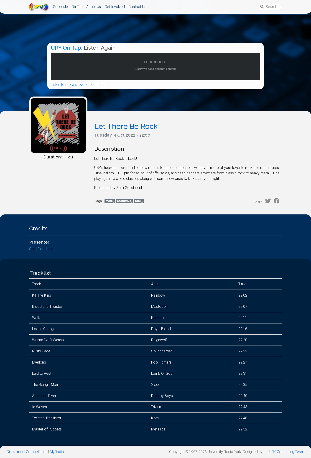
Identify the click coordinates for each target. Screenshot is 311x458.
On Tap (77, 7)
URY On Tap (66, 47)
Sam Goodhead (42, 249)
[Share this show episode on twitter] (268, 201)
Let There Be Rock (126, 126)
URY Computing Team (286, 452)
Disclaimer (15, 452)
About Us (93, 7)
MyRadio (57, 452)
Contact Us (137, 7)
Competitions (36, 452)
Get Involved (115, 7)
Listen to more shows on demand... (79, 84)
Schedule (60, 7)
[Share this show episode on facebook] (276, 201)
